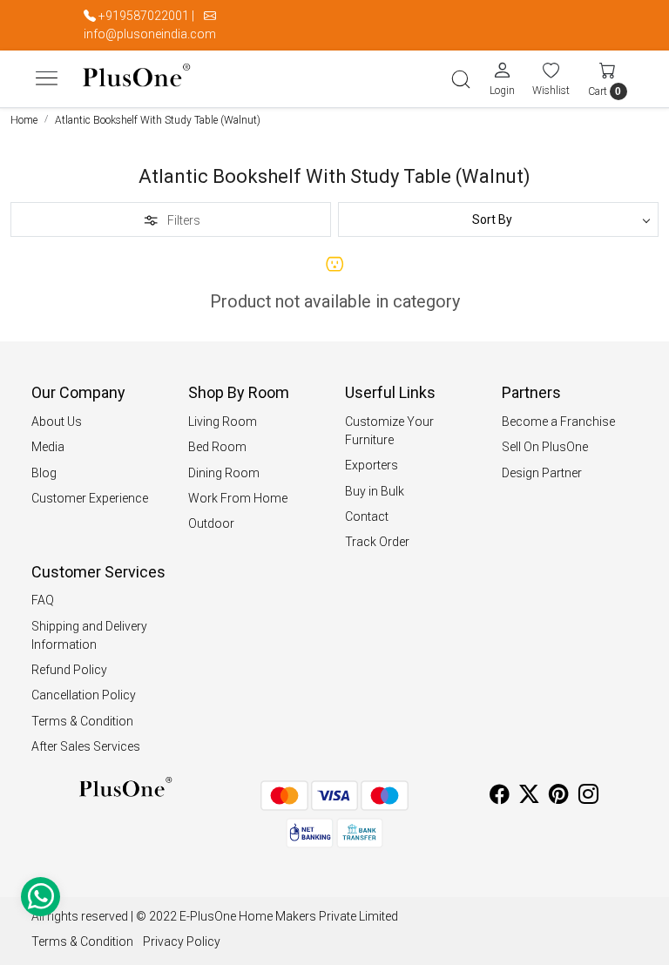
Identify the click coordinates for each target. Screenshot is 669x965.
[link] (461, 79)
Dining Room (224, 473)
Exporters (371, 465)
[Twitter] (529, 796)
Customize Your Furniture (389, 431)
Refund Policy (69, 670)
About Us (56, 422)
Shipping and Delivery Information (89, 635)
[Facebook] (499, 796)
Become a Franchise (558, 422)
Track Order (377, 542)
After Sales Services (85, 746)
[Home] (136, 78)
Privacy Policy (181, 941)
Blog (44, 473)
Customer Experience (89, 498)
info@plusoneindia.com (150, 34)
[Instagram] (588, 796)
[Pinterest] (558, 796)
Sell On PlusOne (545, 447)
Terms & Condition (82, 721)
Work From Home (237, 498)
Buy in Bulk (374, 491)
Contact (367, 516)
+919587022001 (143, 16)
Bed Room (217, 447)
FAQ (42, 600)
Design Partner (542, 473)
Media (47, 447)
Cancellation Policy (83, 695)
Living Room (222, 422)
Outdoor (211, 523)
